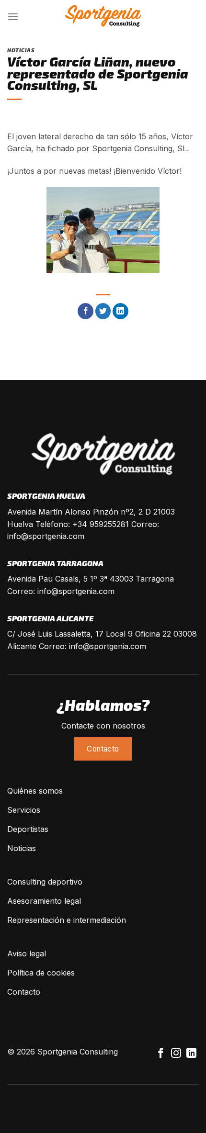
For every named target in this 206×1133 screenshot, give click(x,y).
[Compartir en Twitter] (103, 311)
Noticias (20, 50)
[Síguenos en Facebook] (161, 1053)
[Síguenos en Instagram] (176, 1053)
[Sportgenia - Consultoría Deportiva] (103, 16)
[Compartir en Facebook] (85, 311)
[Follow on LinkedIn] (191, 1053)
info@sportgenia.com (45, 536)
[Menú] (13, 16)
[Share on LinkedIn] (120, 311)
